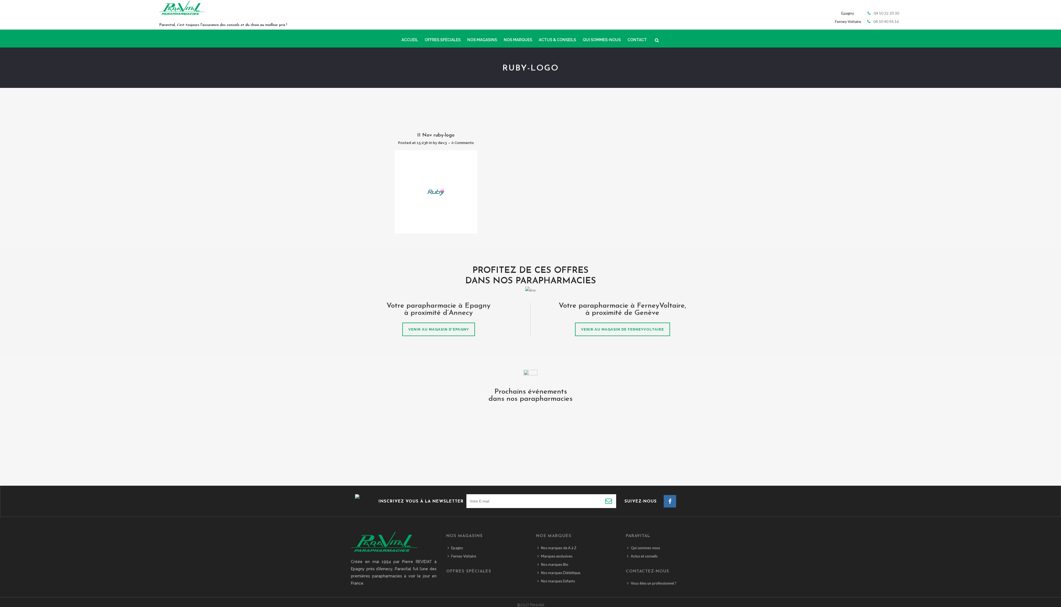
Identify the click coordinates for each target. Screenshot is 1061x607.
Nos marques (553, 536)
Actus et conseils (644, 556)
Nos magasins (464, 536)
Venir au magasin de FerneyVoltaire (622, 329)
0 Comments (462, 143)
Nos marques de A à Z (558, 548)
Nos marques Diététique (560, 573)
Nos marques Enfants (558, 581)
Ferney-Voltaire (463, 556)
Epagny (457, 548)
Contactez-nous (647, 571)
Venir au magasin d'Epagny (438, 329)
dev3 (442, 143)
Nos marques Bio (554, 564)
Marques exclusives (556, 556)
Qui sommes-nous (645, 548)
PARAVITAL (638, 536)
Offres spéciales (468, 571)
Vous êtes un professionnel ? (653, 583)
